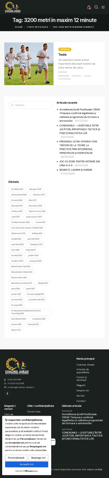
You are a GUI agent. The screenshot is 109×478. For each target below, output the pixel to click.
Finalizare (36, 244)
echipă (16, 239)
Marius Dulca (19, 277)
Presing (16, 305)
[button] (103, 7)
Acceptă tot (26, 464)
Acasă (19, 27)
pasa (15, 288)
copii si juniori (34, 217)
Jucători (17, 261)
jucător (33, 255)
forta (15, 250)
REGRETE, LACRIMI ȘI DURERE (75, 169)
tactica (16, 324)
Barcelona (35, 206)
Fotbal (31, 250)
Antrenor (39, 194)
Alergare (35, 189)
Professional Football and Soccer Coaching (26, 311)
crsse (40, 222)
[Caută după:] (30, 105)
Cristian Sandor (20, 222)
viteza (16, 330)
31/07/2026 (67, 411)
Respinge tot (38, 457)
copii (15, 217)
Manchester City (20, 266)
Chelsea (16, 211)
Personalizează (16, 457)
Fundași (16, 255)
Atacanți (17, 206)
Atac (33, 200)
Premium (65, 49)
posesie (16, 299)
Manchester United (21, 272)
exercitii (33, 239)
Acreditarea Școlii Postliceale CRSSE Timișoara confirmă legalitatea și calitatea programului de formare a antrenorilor (82, 419)
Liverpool (35, 261)
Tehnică (33, 324)
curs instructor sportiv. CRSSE (27, 228)
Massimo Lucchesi (21, 283)
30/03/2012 (63, 75)
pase (30, 288)
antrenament (19, 194)
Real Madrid (18, 319)
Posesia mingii (35, 294)
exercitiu (17, 244)
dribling (37, 233)
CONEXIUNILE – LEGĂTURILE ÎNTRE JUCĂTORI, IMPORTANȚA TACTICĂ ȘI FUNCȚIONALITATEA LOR (79, 129)
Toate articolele (37, 27)
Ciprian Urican (37, 211)
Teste (62, 54)
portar (16, 294)
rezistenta (38, 319)
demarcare (18, 233)
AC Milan (17, 189)
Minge (43, 283)
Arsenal (16, 200)
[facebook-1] (7, 394)
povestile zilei (37, 299)
